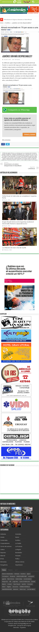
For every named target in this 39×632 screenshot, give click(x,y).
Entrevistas (3, 562)
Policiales (18, 555)
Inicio (1, 23)
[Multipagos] (16, 335)
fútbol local (23, 589)
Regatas (9, 586)
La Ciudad (18, 543)
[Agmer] (16, 423)
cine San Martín (31, 589)
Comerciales (4, 540)
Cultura (2, 549)
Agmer (28, 573)
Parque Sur (5, 581)
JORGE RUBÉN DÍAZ (22, 576)
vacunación (31, 576)
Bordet (33, 581)
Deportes (3, 552)
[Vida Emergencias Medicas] (16, 404)
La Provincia (18, 546)
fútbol (3, 586)
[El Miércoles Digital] (19, 9)
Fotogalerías (4, 565)
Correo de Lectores (6, 546)
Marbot (4, 584)
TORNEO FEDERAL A (25, 586)
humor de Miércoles (25, 581)
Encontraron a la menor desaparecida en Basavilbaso (13, 164)
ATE (10, 581)
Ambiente (3, 534)
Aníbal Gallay (19, 579)
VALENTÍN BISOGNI (7, 589)
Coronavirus (5, 576)
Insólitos (7, 23)
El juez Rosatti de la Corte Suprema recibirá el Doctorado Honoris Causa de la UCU (18, 223)
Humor (17, 537)
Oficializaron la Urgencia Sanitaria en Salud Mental (18, 19)
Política (17, 558)
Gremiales (18, 534)
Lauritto (24, 584)
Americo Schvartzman (7, 573)
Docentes (30, 584)
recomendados (27, 579)
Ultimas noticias (19, 562)
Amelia (2, 537)
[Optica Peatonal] (16, 390)
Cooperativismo (5, 543)
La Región (18, 549)
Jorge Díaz (15, 581)
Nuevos (10, 570)
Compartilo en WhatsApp (19, 110)
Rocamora (12, 576)
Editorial (2, 555)
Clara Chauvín (16, 584)
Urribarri (10, 584)
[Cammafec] (16, 453)
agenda (4, 579)
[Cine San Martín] (16, 322)
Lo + (16, 570)
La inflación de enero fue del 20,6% (14, 248)
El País (2, 558)
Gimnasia (16, 573)
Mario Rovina (11, 579)
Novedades (18, 552)
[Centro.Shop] (16, 439)
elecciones (15, 586)
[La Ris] (16, 373)
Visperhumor (19, 565)
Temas (4, 570)
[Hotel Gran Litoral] (16, 352)
